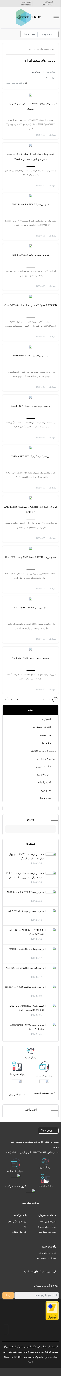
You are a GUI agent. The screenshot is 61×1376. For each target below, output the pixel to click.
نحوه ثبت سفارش (47, 1232)
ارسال (8, 1295)
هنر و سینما (45, 798)
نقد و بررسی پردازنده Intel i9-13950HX (25, 911)
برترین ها (46, 743)
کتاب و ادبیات (44, 782)
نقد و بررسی (45, 790)
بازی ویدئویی (45, 735)
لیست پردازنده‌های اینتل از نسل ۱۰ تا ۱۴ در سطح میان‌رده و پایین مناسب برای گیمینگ (25, 877)
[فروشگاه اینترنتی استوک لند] (28, 18)
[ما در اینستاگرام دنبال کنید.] (46, 1280)
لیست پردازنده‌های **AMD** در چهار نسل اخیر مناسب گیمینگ (26, 856)
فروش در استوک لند (46, 1258)
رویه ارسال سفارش (46, 1226)
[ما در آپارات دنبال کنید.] (35, 1280)
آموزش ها (46, 719)
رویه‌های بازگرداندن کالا (17, 1224)
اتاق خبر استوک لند (42, 727)
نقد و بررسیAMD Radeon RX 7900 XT (25, 892)
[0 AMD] (30, 94)
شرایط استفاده (19, 1232)
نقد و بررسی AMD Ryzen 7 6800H (30, 607)
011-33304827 (47, 5)
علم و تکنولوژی (43, 774)
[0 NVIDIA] (30, 447)
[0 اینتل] (30, 145)
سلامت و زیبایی (43, 766)
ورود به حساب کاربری (14, 34)
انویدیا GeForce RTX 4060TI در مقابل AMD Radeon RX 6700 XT (26, 1008)
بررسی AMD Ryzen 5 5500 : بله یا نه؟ (30, 658)
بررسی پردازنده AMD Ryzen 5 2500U (26, 949)
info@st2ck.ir (26, 5)
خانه (53, 49)
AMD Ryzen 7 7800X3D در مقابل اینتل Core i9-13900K (26, 932)
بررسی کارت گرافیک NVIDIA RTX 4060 (24, 987)
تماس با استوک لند (47, 1252)
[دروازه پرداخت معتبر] (52, 1310)
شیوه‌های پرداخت (48, 1221)
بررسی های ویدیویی (46, 758)
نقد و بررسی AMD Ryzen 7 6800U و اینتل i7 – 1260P (27, 1027)
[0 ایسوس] (30, 397)
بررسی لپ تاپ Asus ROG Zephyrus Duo (25, 968)
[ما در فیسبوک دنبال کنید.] (53, 1280)
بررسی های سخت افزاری (43, 751)
